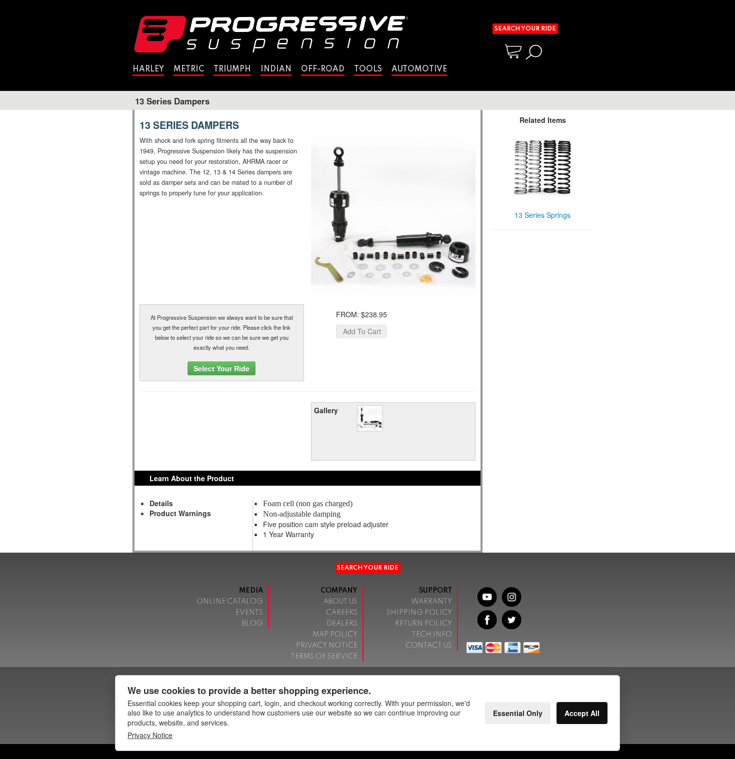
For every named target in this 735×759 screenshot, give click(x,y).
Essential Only (517, 713)
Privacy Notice (327, 645)
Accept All (582, 713)
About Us (341, 601)
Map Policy (335, 634)
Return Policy (423, 623)
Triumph (232, 69)
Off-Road (322, 69)
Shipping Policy (419, 612)
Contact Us (429, 645)
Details (161, 503)
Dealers (342, 623)
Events (249, 612)
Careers (342, 612)
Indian (276, 69)
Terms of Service (324, 656)
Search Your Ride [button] (525, 28)
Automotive (419, 69)
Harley (148, 69)
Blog (252, 623)
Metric (189, 69)
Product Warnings (180, 513)
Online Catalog (229, 601)
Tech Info (432, 634)
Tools (368, 69)
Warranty (431, 601)
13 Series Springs (542, 215)
